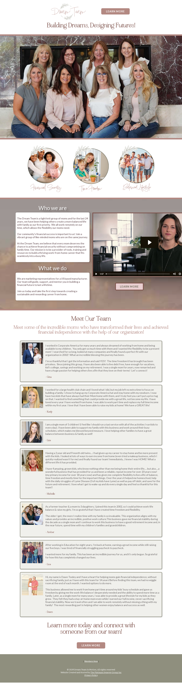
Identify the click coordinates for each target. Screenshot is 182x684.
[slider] (138, 273)
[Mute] (174, 273)
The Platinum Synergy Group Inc (106, 672)
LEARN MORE (115, 11)
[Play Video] (96, 273)
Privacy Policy (91, 675)
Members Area (91, 661)
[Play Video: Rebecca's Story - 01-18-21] (149, 242)
